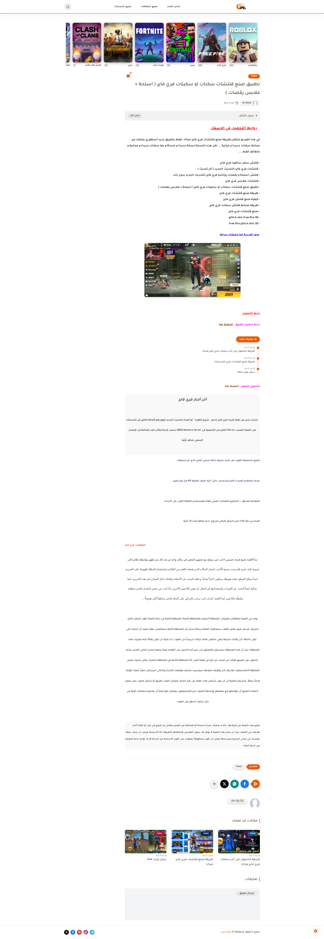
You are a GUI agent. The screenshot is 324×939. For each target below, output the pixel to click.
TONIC (254, 76)
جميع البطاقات (149, 6)
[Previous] (257, 45)
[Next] (66, 45)
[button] (244, 784)
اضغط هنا (226, 324)
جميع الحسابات (122, 6)
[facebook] (73, 932)
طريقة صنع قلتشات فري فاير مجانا (234, 362)
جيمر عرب (226, 932)
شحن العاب (173, 6)
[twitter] (66, 932)
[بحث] (68, 6)
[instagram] (85, 932)
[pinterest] (79, 932)
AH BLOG (246, 103)
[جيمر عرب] (241, 6)
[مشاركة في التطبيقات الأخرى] (214, 784)
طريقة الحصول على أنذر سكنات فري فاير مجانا (228, 351)
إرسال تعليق (246, 893)
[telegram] (92, 932)
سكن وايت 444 (246, 372)
